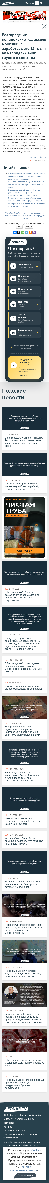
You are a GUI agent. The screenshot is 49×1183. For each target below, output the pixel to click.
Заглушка (29, 1119)
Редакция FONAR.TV (37, 157)
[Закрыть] (44, 26)
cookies (28, 1142)
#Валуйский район (13, 213)
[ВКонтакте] (15, 232)
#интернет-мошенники (34, 213)
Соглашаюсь (25, 1175)
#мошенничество (12, 215)
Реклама (7, 1126)
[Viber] (34, 232)
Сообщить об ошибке (30, 1115)
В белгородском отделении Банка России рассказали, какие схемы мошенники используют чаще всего (26, 176)
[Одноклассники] (30, 232)
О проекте (8, 1119)
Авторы (19, 1119)
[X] (18, 232)
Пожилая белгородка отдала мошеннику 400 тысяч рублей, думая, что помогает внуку (26, 185)
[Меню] (45, 3)
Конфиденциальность (14, 1130)
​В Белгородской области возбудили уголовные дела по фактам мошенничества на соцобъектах (24, 193)
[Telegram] (26, 232)
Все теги (13, 1115)
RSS (5, 1115)
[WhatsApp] (22, 232)
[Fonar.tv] (8, 3)
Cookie (35, 1150)
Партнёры (8, 1122)
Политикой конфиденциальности (23, 1168)
